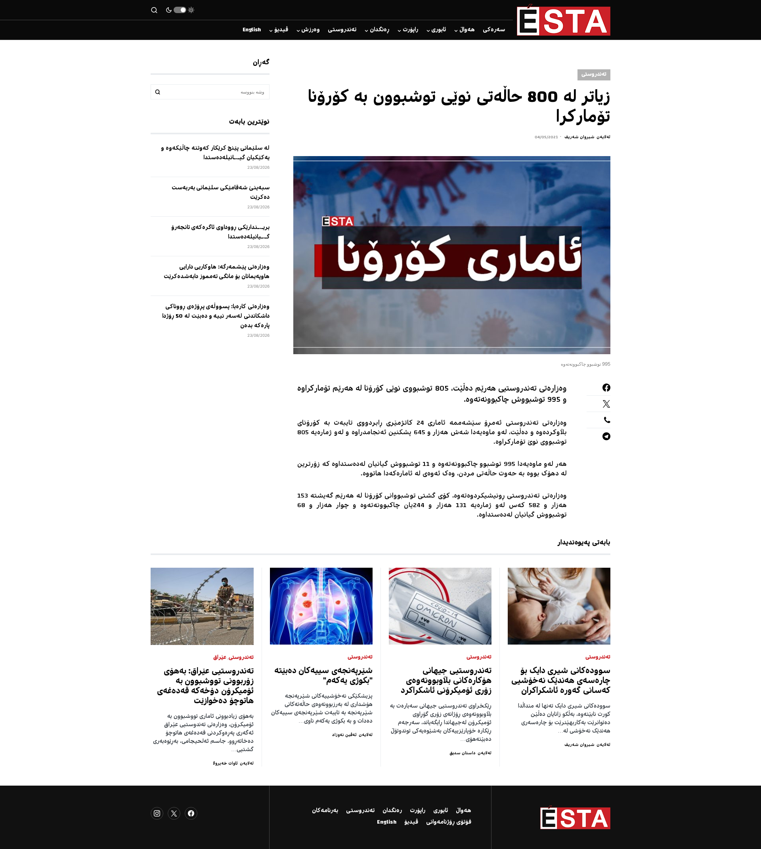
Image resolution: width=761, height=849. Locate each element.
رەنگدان (392, 811)
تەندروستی (593, 74)
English (386, 822)
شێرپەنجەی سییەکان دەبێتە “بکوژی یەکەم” (323, 676)
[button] (180, 10)
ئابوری (440, 811)
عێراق (219, 658)
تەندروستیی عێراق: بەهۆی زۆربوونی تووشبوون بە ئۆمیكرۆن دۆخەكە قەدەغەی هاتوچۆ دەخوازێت (205, 686)
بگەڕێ (157, 92)
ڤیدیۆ (411, 822)
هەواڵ (463, 811)
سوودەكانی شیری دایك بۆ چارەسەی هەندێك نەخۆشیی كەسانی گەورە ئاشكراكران (561, 681)
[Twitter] (174, 813)
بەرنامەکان (325, 811)
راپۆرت (417, 811)
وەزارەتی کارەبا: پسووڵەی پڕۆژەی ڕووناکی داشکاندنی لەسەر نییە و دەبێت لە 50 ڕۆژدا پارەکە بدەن (216, 316)
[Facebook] (191, 813)
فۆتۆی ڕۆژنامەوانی (448, 822)
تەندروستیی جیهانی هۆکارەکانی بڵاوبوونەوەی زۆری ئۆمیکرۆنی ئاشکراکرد (446, 681)
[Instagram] (157, 813)
